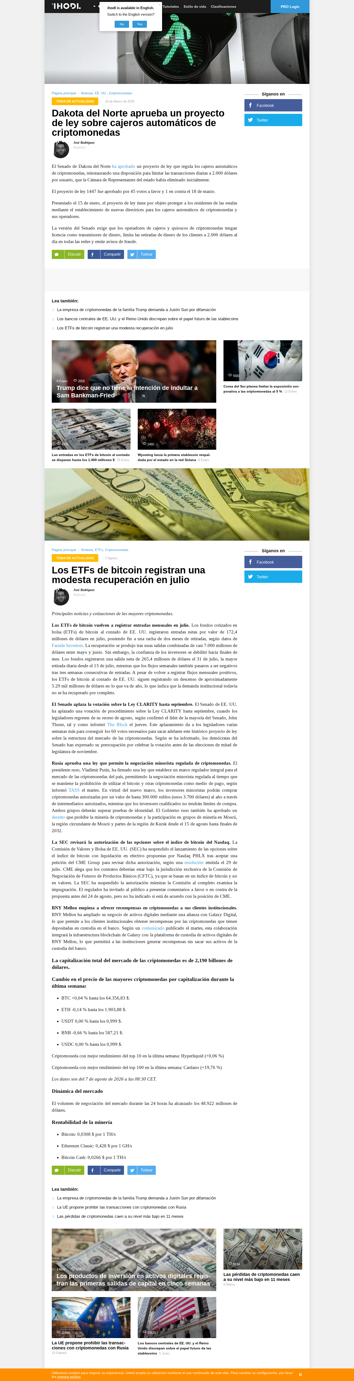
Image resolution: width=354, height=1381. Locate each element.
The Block (117, 724)
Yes (140, 24)
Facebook (265, 105)
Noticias (87, 93)
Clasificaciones (223, 6)
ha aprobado (123, 166)
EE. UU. (101, 93)
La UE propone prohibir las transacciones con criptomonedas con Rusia (121, 1207)
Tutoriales (171, 6)
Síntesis (87, 550)
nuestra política (69, 1377)
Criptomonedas (120, 93)
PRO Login (290, 7)
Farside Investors (67, 645)
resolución (193, 862)
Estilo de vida (195, 6)
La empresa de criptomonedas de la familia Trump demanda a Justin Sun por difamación (136, 309)
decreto (58, 817)
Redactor (79, 147)
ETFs (99, 550)
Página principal (64, 93)
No (122, 24)
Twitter (262, 120)
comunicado (153, 928)
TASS (74, 790)
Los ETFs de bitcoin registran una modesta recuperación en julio (115, 328)
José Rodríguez (83, 142)
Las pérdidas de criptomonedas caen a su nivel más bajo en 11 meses (120, 1216)
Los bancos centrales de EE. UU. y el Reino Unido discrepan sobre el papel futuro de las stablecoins (147, 319)
